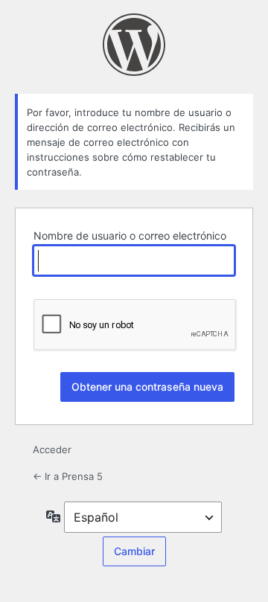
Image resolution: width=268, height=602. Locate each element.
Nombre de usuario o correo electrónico (130, 235)
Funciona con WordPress (134, 44)
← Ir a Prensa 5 (68, 476)
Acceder (52, 449)
